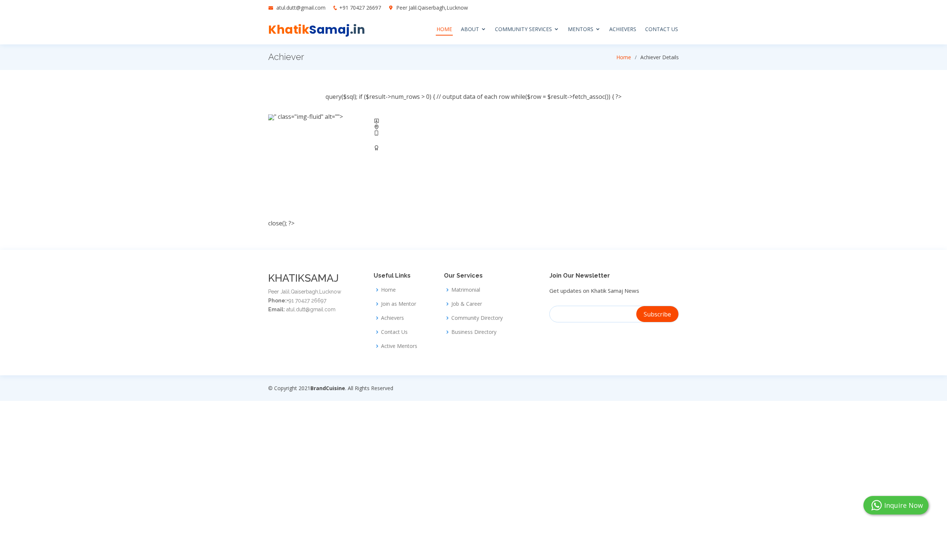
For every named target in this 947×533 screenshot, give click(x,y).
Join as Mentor (398, 303)
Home (623, 57)
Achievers (392, 318)
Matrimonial (465, 289)
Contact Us (394, 332)
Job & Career (466, 303)
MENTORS (580, 29)
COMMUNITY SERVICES (523, 29)
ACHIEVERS (622, 29)
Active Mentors (399, 346)
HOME (444, 29)
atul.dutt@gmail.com (301, 7)
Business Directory (473, 332)
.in (316, 29)
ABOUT (470, 29)
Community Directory (477, 318)
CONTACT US (661, 29)
